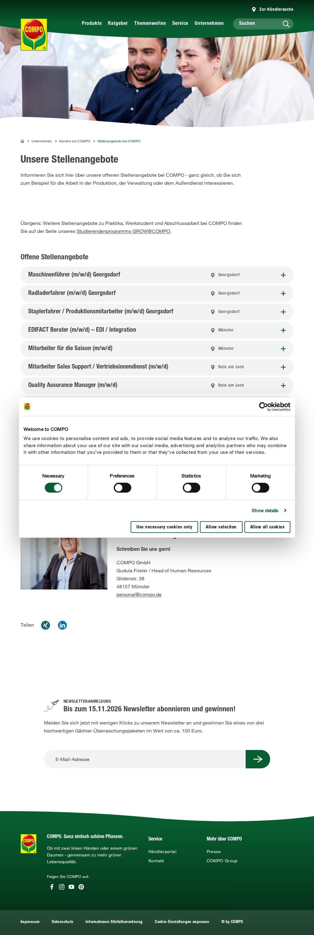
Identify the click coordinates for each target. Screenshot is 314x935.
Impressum (30, 922)
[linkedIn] (62, 625)
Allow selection (221, 527)
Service (180, 23)
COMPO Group (222, 861)
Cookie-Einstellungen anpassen (182, 922)
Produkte (92, 23)
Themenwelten (150, 23)
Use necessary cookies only (164, 527)
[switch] (122, 488)
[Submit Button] (258, 759)
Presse (214, 851)
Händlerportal (162, 851)
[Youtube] (71, 887)
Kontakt (156, 861)
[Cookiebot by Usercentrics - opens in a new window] (263, 406)
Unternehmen (209, 23)
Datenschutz (62, 922)
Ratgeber (118, 23)
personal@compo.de (139, 594)
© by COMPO (232, 922)
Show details (265, 510)
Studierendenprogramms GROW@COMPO (123, 231)
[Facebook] (52, 887)
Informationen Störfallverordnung (114, 922)
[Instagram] (62, 887)
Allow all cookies (267, 527)
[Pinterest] (81, 887)
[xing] (45, 625)
